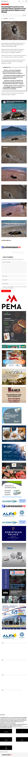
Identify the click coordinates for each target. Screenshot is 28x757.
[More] (12, 15)
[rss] (6, 747)
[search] (17, 1)
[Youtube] (6, 739)
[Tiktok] (22, 739)
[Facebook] (6, 731)
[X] (22, 731)
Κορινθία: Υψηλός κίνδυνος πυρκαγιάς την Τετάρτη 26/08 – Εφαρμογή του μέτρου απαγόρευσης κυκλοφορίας (14, 87)
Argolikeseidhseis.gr (6, 240)
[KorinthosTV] (4, 1)
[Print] (10, 15)
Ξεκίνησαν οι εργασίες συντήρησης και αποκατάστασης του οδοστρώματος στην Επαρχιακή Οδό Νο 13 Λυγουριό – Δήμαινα (13, 82)
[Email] (6, 15)
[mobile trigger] (25, 1)
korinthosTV (6, 18)
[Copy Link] (8, 15)
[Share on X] (4, 15)
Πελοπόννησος (5, 4)
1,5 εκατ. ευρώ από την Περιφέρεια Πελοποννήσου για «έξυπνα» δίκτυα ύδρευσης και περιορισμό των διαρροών (13, 72)
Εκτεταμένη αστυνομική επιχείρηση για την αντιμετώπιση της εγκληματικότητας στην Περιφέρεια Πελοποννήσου (14, 77)
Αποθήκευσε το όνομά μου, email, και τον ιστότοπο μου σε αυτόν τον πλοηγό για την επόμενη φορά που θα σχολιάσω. (15, 287)
